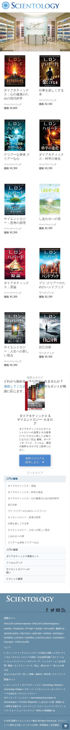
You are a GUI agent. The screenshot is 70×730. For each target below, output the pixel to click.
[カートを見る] (65, 726)
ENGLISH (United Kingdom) (45, 623)
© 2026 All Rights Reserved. (30, 721)
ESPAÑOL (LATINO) (13, 638)
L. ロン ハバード (12, 653)
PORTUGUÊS (22, 642)
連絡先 (39, 674)
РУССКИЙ (49, 628)
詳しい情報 (28, 674)
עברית (29, 628)
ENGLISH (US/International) (17, 623)
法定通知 (54, 725)
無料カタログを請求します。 (35, 460)
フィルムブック (14, 562)
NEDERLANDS (11, 633)
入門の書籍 (12, 478)
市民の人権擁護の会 (45, 710)
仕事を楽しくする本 (51, 92)
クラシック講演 (14, 579)
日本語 (38, 628)
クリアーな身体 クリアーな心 (17, 156)
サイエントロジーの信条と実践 (37, 653)
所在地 (47, 674)
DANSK (7, 628)
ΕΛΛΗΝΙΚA (58, 638)
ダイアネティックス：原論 (16, 285)
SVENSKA (57, 633)
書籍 (10, 665)
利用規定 (44, 725)
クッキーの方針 (30, 725)
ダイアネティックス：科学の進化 (51, 156)
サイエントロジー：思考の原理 (15, 220)
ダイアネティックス (31, 685)
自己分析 (45, 347)
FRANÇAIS (18, 628)
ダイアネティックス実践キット (22, 556)
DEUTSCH (25, 633)
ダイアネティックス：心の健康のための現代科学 (16, 94)
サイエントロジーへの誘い (18, 571)
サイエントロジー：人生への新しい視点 (16, 351)
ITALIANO (8, 642)
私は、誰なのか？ (43, 665)
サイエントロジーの (24, 657)
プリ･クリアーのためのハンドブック (52, 285)
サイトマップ (58, 674)
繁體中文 (60, 628)
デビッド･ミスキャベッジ (37, 689)
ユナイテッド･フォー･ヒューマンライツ (42, 706)
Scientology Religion (13, 689)
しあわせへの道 (50, 218)
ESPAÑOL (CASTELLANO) (38, 638)
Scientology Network (52, 685)
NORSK (47, 633)
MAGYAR (36, 633)
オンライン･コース (23, 665)
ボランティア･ (40, 661)
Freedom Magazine (28, 702)
